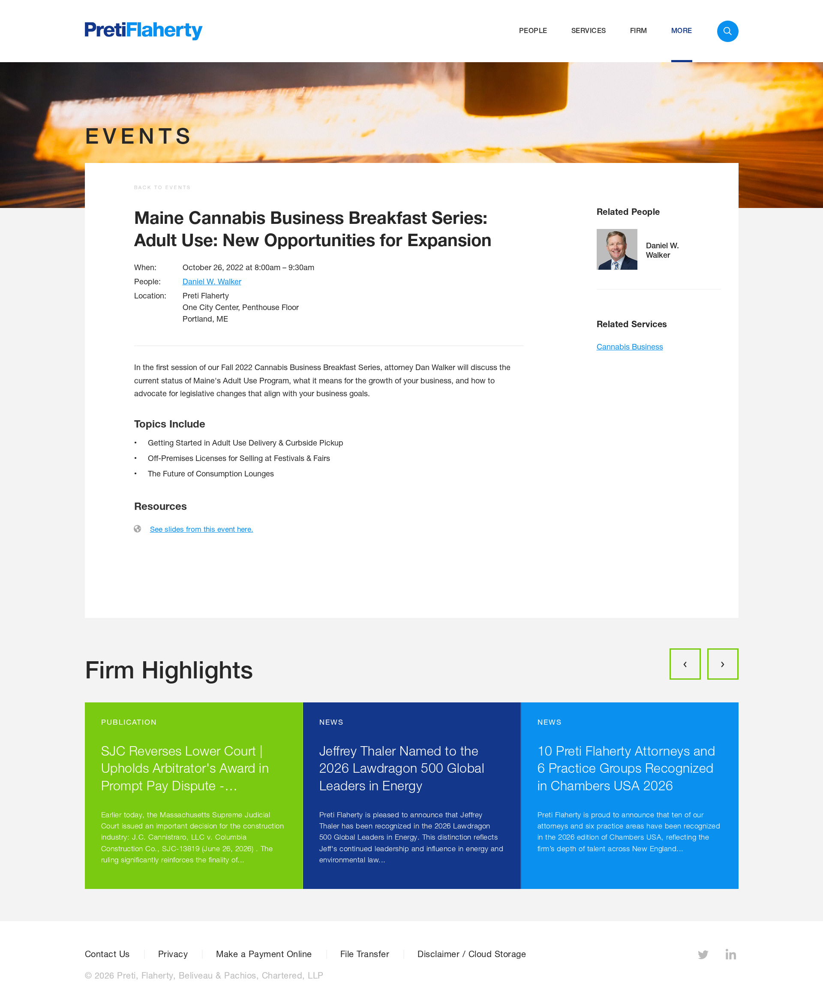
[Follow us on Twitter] (704, 957)
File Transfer (365, 954)
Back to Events (162, 187)
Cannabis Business (630, 346)
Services (588, 31)
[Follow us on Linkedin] (732, 957)
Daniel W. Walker (212, 281)
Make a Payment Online (264, 954)
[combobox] (728, 31)
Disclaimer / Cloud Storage (472, 954)
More (681, 31)
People (533, 31)
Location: (150, 295)
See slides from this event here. (201, 528)
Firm (638, 31)
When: (145, 267)
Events (139, 135)
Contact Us (107, 954)
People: (147, 281)
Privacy (173, 954)
